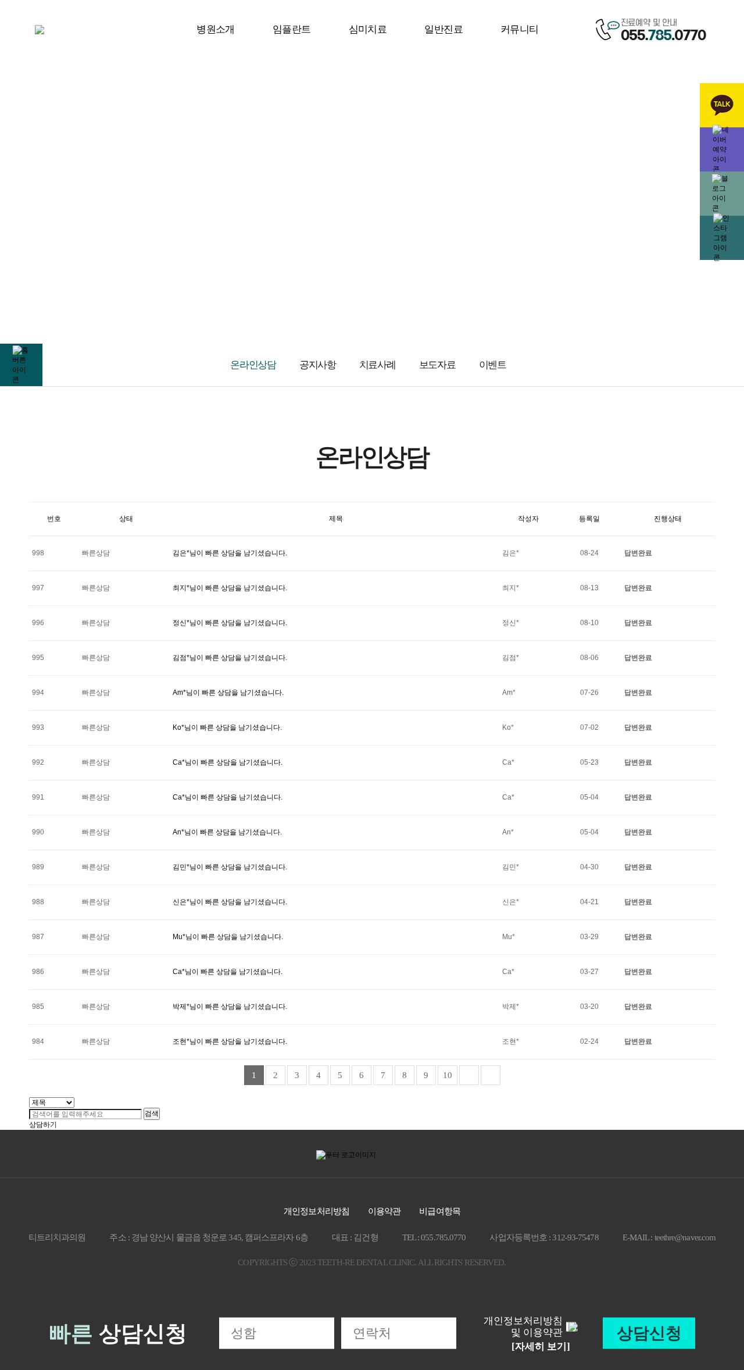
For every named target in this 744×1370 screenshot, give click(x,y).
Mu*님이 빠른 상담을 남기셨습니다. (228, 937)
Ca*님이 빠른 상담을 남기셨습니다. (227, 762)
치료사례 (377, 364)
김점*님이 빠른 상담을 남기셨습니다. (230, 658)
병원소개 (215, 29)
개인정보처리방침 (316, 1211)
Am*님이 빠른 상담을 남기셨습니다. (228, 692)
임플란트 (292, 29)
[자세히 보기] (541, 1346)
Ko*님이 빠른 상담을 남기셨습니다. (227, 727)
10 (447, 1075)
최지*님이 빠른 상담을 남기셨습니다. (230, 588)
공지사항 (317, 364)
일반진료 (443, 29)
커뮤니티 (519, 29)
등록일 (589, 519)
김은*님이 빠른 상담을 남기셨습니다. (230, 553)
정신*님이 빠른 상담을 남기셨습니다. (230, 623)
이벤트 (492, 364)
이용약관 (384, 1211)
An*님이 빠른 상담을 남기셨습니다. (227, 832)
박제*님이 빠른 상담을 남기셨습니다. (230, 1006)
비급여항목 (439, 1211)
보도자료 (437, 364)
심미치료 (368, 29)
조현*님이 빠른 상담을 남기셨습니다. (230, 1041)
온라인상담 (253, 364)
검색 (152, 1113)
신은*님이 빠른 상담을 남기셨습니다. (230, 902)
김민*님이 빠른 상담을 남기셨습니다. (230, 867)
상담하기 (43, 1125)
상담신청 (649, 1333)
